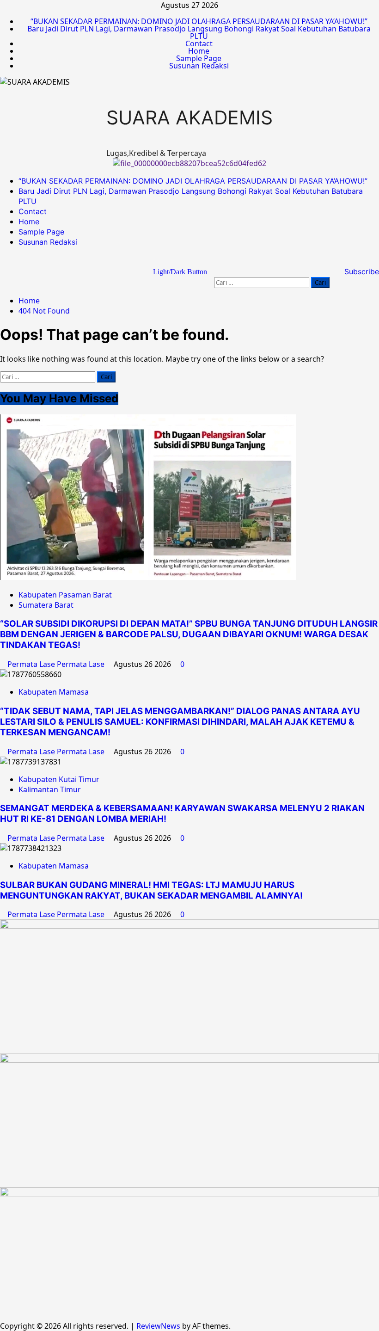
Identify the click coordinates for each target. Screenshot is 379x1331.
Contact (199, 43)
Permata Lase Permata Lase (56, 664)
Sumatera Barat (45, 605)
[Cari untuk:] (262, 282)
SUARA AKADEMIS (189, 117)
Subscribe (360, 271)
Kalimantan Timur (49, 789)
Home (198, 51)
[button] (327, 265)
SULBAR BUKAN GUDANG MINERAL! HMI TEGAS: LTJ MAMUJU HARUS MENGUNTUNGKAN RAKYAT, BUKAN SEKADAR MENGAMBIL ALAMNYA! (153, 890)
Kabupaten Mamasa (53, 692)
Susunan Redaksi (199, 66)
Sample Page (198, 58)
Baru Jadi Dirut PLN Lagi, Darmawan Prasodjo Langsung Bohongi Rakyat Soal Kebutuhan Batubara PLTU (199, 32)
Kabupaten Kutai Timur (58, 779)
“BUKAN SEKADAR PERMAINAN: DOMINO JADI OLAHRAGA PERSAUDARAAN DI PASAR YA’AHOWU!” (199, 21)
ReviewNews (158, 1326)
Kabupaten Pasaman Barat (65, 595)
